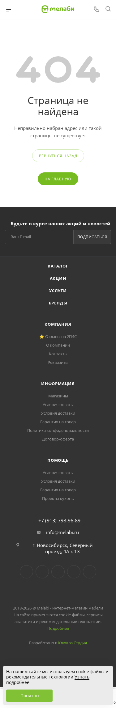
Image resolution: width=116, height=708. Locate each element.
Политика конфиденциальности (58, 430)
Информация (58, 383)
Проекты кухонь (58, 498)
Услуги (58, 290)
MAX (89, 571)
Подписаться (92, 236)
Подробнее (58, 628)
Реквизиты (58, 362)
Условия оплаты (58, 404)
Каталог (58, 266)
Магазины (58, 396)
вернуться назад (58, 156)
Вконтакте (26, 571)
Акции (58, 278)
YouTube (58, 571)
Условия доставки (58, 413)
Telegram (42, 571)
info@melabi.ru (62, 532)
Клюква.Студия (72, 643)
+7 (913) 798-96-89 (59, 520)
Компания (58, 324)
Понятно (29, 695)
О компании (58, 345)
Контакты (58, 353)
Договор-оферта (58, 439)
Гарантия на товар (58, 421)
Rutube (73, 571)
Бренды (58, 303)
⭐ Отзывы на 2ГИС (58, 336)
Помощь (58, 460)
